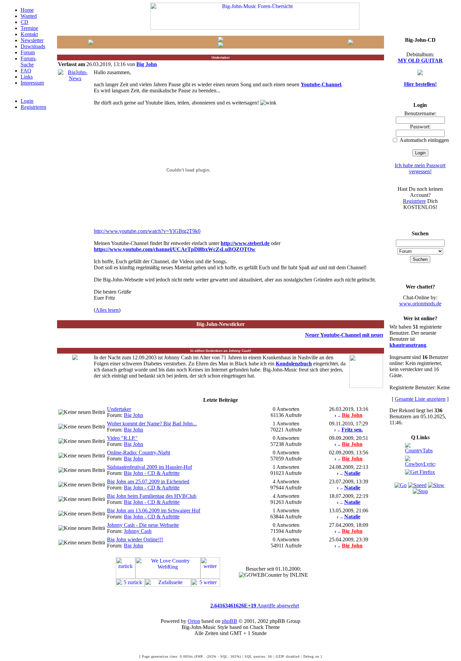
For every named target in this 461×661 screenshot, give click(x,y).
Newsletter (32, 40)
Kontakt (29, 34)
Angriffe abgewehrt (254, 605)
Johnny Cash (138, 531)
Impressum (32, 83)
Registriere (414, 201)
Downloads (33, 46)
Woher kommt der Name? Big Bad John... (152, 423)
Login (27, 101)
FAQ (26, 70)
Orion (194, 621)
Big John (133, 415)
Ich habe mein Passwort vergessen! (420, 168)
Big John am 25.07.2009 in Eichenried (148, 481)
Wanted (29, 16)
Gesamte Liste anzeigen (420, 399)
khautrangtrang (407, 345)
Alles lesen (107, 310)
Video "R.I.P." (122, 438)
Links (27, 77)
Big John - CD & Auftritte (152, 473)
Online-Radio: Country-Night (138, 452)
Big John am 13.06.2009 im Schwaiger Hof (153, 510)
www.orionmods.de (420, 303)
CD (24, 22)
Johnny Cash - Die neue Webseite (143, 525)
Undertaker (119, 409)
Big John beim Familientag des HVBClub (151, 496)
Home (27, 10)
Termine (29, 28)
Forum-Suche (28, 61)
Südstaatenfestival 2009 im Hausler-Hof (149, 467)
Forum (28, 52)
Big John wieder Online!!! (135, 539)
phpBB (229, 621)
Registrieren (33, 107)
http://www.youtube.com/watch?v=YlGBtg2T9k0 (147, 231)
